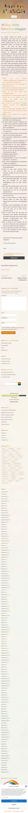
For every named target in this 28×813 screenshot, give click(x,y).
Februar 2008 (4, 730)
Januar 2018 (4, 582)
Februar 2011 (4, 674)
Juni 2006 (3, 762)
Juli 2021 (3, 559)
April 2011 (3, 669)
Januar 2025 (4, 498)
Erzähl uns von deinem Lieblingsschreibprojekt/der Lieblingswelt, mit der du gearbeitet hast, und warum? (15, 80)
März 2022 (3, 545)
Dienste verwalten (5, 797)
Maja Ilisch (16, 32)
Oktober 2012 (4, 632)
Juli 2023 (3, 524)
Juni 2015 (3, 613)
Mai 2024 (3, 503)
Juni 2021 (3, 561)
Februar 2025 (4, 496)
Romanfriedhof (5, 474)
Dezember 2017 (4, 585)
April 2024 (3, 505)
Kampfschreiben (6, 461)
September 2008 (5, 720)
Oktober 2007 (4, 734)
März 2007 (3, 748)
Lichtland (10, 465)
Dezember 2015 (4, 606)
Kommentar (4, 295)
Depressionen (15, 450)
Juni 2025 (3, 494)
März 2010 (3, 695)
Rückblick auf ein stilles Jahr (7, 412)
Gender (4, 459)
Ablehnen (14, 804)
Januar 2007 (4, 753)
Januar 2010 (4, 699)
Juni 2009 (3, 706)
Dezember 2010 (4, 678)
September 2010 (5, 685)
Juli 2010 (3, 690)
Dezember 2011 (4, 653)
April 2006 (3, 767)
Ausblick (19, 448)
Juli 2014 (3, 620)
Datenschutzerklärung (8, 811)
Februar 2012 (4, 648)
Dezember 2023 (4, 515)
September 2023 (5, 519)
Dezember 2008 (4, 718)
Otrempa (21, 467)
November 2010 (5, 681)
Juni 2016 (3, 597)
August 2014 (4, 618)
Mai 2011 (3, 667)
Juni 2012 (3, 639)
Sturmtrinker (14, 476)
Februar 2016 (4, 601)
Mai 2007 (3, 744)
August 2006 (4, 760)
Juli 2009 (3, 704)
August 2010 (4, 688)
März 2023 (3, 533)
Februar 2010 (4, 697)
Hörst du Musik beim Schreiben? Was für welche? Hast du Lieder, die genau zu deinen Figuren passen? (15, 110)
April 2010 (3, 692)
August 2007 (4, 739)
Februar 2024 (4, 510)
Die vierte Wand (4, 345)
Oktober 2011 (4, 657)
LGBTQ (4, 465)
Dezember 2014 (4, 615)
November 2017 (5, 587)
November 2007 (5, 732)
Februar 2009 (4, 716)
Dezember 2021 (4, 550)
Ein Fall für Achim (6, 277)
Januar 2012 (4, 650)
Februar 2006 (4, 772)
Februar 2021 (4, 571)
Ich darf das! (4, 422)
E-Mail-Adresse (4, 317)
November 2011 (5, 655)
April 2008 (3, 725)
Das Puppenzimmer (5, 377)
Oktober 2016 (4, 594)
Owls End (4, 470)
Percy (11, 470)
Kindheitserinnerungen (7, 463)
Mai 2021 (3, 564)
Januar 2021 (4, 573)
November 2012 (5, 629)
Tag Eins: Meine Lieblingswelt (22, 278)
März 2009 (3, 713)
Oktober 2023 (4, 517)
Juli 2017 (3, 590)
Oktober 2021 (4, 552)
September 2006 (5, 758)
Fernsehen (17, 452)
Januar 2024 (4, 512)
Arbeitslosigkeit (11, 448)
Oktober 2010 (4, 683)
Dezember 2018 (4, 575)
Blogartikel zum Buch (14, 401)
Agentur (4, 448)
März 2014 (3, 622)
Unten (2, 347)
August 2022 (4, 543)
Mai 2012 (3, 641)
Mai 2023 (3, 529)
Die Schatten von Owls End (7, 372)
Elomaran (5, 452)
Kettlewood (14, 461)
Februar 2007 (4, 751)
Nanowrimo (5, 467)
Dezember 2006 (4, 755)
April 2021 (3, 566)
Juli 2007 (3, 741)
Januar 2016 (4, 603)
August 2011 (4, 662)
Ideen (10, 459)
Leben (2, 437)
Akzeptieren (14, 801)
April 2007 (3, 746)
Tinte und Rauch (5, 478)
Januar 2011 (4, 676)
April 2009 (3, 711)
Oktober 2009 (4, 702)
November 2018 (5, 578)
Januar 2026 (4, 491)
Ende (11, 452)
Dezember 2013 (4, 627)
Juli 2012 (3, 636)
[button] (26, 786)
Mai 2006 (3, 765)
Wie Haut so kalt (5, 482)
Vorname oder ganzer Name (9, 243)
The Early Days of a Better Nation (8, 410)
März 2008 (3, 727)
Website (3, 322)
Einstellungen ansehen (14, 808)
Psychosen (17, 470)
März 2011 (3, 671)
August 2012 (4, 634)
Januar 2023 (4, 538)
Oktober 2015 (4, 608)
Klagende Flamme (17, 463)
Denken (3, 433)
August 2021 (4, 557)
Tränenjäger (22, 478)
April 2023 (3, 531)
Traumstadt (14, 478)
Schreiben (7, 269)
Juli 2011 (3, 664)
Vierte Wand (11, 480)
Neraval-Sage (13, 467)
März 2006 (3, 769)
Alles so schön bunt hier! (6, 417)
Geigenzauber (4, 350)
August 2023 (4, 522)
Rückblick (13, 474)
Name (2, 312)
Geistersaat (20, 457)
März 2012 (3, 646)
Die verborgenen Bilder (6, 343)
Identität (16, 459)
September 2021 (5, 554)
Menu (14, 16)
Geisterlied (13, 457)
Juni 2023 (3, 526)
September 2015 (5, 611)
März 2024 (3, 508)
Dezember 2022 (4, 540)
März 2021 (3, 568)
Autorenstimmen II (5, 424)
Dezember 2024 (4, 501)
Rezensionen (22, 472)
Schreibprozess (5, 476)
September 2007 (5, 737)
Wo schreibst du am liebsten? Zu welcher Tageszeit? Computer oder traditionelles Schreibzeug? (15, 105)
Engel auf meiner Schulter (7, 419)
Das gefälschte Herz (5, 361)
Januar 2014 (4, 625)
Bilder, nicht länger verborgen (7, 415)
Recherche (14, 472)
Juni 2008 (3, 723)
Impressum (22, 811)
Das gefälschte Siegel (6, 358)
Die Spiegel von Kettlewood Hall (8, 374)
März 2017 (3, 592)
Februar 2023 (4, 536)
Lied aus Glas (18, 465)
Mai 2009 (3, 709)
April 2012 (3, 643)
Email (4, 248)
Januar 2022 (4, 547)
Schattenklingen (21, 474)
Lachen (2, 435)
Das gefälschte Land (5, 363)
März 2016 (3, 599)
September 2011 (5, 660)
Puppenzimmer (5, 472)
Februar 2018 (4, 580)
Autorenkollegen (6, 450)
